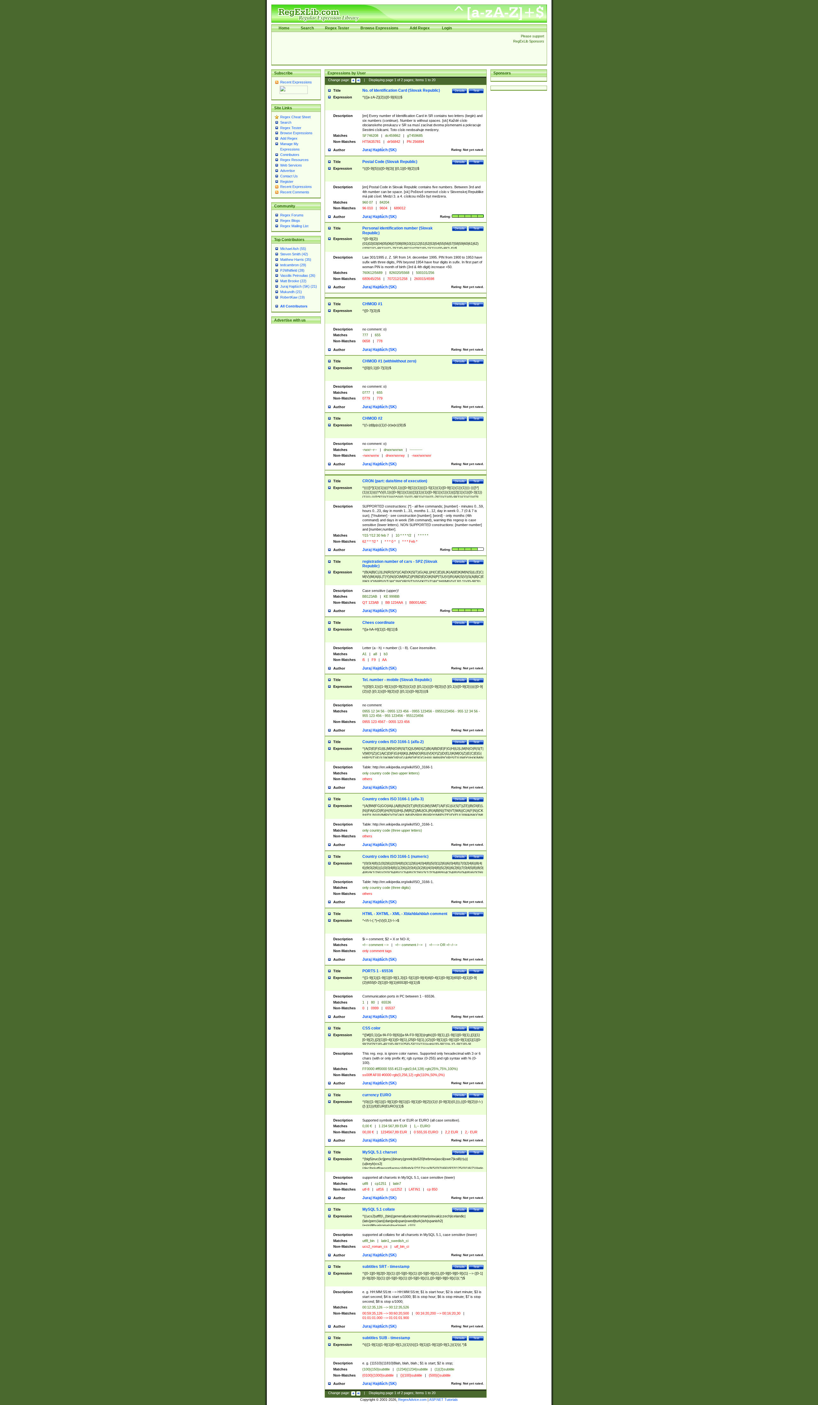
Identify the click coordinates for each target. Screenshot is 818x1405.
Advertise (287, 171)
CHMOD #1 (372, 304)
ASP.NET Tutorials (443, 1399)
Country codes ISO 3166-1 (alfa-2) (393, 742)
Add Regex (420, 28)
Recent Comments (294, 192)
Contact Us (289, 176)
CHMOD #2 (372, 418)
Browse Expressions (379, 28)
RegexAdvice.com (412, 1399)
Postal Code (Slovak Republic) (389, 161)
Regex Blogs (290, 220)
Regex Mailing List (294, 226)
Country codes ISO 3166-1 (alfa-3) (393, 799)
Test (476, 90)
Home (284, 28)
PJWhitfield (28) (292, 270)
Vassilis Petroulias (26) (297, 275)
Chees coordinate (378, 622)
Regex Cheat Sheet (295, 117)
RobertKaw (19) (292, 297)
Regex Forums (292, 215)
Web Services (291, 165)
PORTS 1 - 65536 (377, 971)
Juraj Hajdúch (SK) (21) (298, 286)
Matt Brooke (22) (293, 281)
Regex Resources (294, 160)
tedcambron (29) (293, 265)
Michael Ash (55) (293, 249)
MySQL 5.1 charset (379, 1152)
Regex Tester (337, 28)
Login (447, 28)
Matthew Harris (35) (295, 259)
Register (286, 181)
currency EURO (376, 1095)
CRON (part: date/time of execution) (394, 481)
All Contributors (293, 306)
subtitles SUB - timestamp (386, 1338)
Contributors (289, 155)
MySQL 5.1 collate (378, 1209)
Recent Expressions (296, 82)
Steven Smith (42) (294, 254)
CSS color (371, 1028)
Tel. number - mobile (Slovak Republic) (397, 680)
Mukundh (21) (291, 292)
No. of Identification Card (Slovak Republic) (401, 90)
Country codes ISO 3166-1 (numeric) (395, 856)
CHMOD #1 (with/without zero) (389, 361)
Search (307, 28)
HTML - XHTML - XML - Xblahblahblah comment (404, 914)
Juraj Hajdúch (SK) (379, 150)
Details (460, 90)
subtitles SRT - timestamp (385, 1266)
